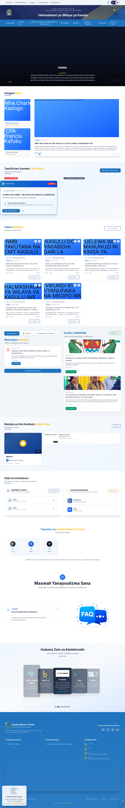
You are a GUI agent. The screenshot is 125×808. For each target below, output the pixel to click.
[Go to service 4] (60, 706)
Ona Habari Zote (112, 228)
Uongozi (32, 2)
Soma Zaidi (41, 153)
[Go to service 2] (57, 706)
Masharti (103, 799)
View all (116, 426)
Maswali (9, 2)
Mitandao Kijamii (21, 2)
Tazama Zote (54, 490)
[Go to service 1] (55, 706)
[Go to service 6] (65, 706)
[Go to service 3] (59, 706)
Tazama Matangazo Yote (33, 371)
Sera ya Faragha (91, 799)
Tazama (17, 363)
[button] (32, 614)
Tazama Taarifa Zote (111, 170)
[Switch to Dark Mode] (108, 2)
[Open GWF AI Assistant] (120, 803)
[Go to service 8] (69, 706)
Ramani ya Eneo (114, 799)
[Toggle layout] (24, 788)
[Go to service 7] (67, 706)
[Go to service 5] (62, 706)
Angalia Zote (113, 333)
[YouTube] (103, 730)
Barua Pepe (56, 2)
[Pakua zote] (53, 500)
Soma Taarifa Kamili (14, 210)
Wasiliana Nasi (44, 2)
